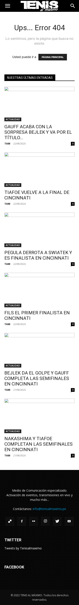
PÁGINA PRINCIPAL (53, 57)
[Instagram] (45, 521)
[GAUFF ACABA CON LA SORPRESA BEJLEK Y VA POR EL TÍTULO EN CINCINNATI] (39, 104)
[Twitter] (57, 521)
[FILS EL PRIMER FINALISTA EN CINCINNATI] (39, 290)
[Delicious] (9, 521)
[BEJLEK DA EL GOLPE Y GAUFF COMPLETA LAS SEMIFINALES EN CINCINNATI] (39, 350)
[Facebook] (21, 521)
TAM (7, 143)
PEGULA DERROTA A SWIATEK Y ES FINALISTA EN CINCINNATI (38, 255)
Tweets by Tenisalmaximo (23, 548)
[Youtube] (69, 521)
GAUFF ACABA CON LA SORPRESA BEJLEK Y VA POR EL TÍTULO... (38, 132)
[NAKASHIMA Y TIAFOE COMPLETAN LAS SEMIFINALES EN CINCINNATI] (39, 416)
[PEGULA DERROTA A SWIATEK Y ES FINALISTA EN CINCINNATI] (39, 230)
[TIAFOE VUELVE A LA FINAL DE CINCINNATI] (39, 169)
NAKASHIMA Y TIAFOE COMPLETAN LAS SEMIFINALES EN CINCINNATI (38, 444)
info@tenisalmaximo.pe (49, 509)
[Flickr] (33, 521)
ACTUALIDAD (13, 119)
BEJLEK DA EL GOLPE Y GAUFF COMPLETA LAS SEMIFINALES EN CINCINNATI (36, 378)
